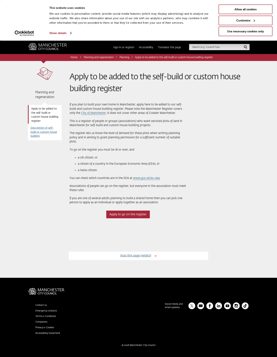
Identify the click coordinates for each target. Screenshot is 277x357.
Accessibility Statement (47, 333)
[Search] (245, 46)
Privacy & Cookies (44, 328)
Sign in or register (123, 47)
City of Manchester (93, 113)
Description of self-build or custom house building (44, 132)
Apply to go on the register (128, 214)
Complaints (41, 322)
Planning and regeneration (99, 57)
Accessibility (146, 47)
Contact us (41, 305)
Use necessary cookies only (245, 31)
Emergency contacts (46, 311)
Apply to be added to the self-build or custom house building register (44, 114)
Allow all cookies (245, 9)
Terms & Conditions (45, 316)
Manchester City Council (52, 44)
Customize (243, 20)
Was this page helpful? (135, 255)
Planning (124, 57)
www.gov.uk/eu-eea (146, 178)
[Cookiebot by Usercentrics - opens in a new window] (24, 33)
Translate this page (169, 47)
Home (74, 57)
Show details (58, 33)
